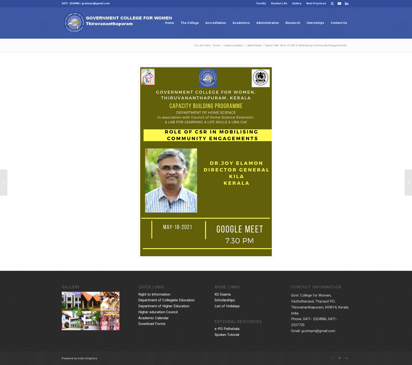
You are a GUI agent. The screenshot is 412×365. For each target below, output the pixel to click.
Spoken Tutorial (227, 334)
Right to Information (154, 294)
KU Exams (223, 294)
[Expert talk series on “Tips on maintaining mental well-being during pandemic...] (408, 182)
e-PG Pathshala (227, 328)
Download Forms (151, 323)
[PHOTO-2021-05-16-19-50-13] (206, 161)
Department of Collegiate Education (166, 300)
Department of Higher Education (163, 306)
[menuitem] (261, 3)
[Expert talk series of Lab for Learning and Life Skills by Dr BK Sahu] (3, 182)
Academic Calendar (153, 318)
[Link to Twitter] (332, 3)
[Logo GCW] (118, 22)
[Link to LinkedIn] (346, 3)
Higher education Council (158, 312)
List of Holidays (227, 306)
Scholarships (225, 300)
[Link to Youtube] (339, 3)
